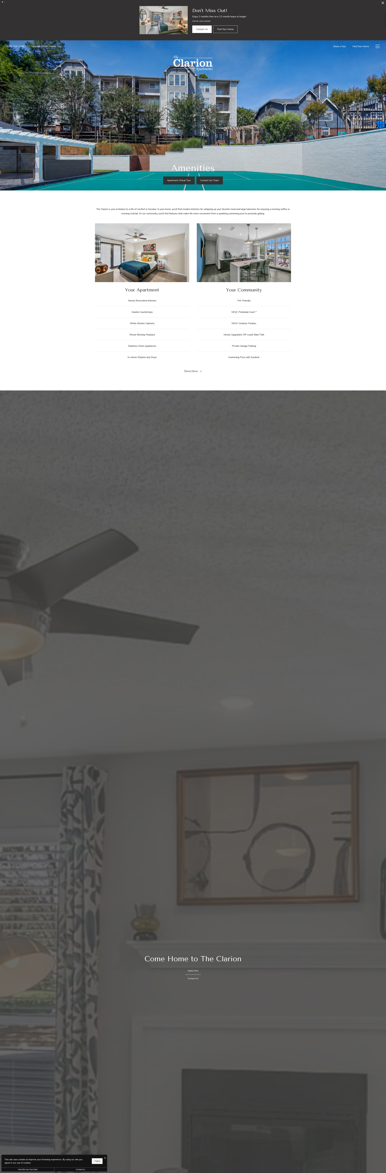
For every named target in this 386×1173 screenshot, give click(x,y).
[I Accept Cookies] (105, 1158)
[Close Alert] (383, 3)
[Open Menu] (377, 19)
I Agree (97, 1161)
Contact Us (80, 1169)
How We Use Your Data (27, 1169)
